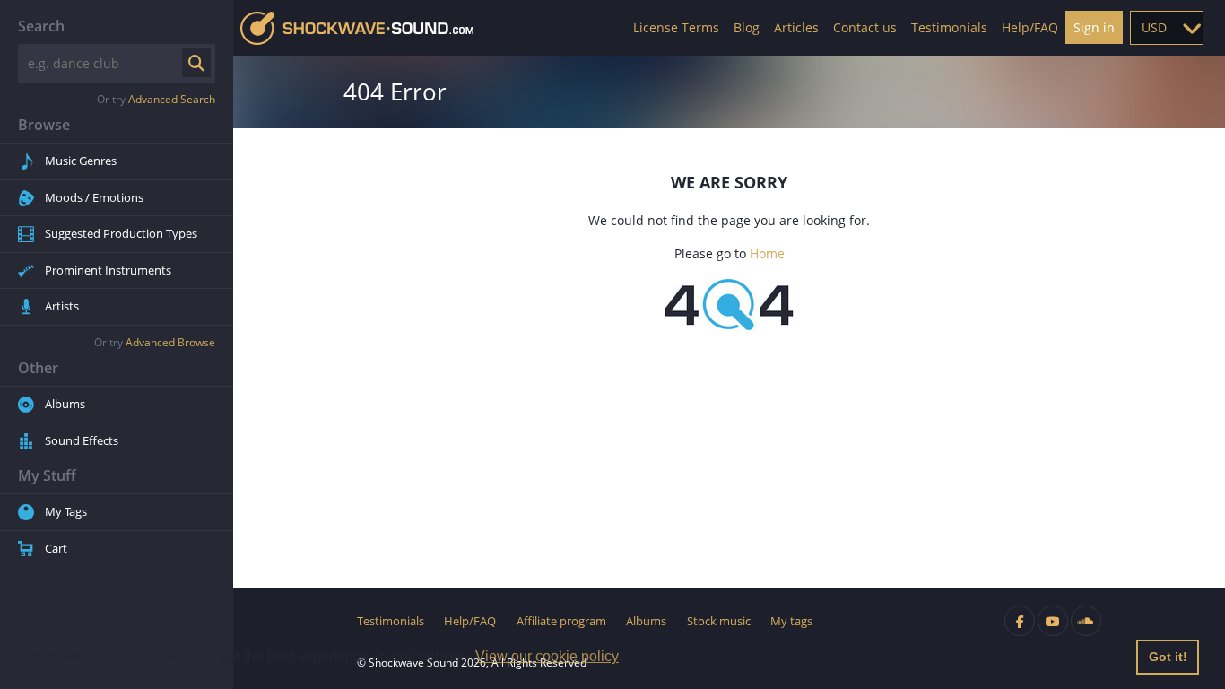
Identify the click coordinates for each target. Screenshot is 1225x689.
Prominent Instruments (108, 270)
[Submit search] (196, 62)
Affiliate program (561, 621)
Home (767, 253)
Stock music (719, 621)
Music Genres (81, 161)
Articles (796, 27)
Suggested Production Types (121, 233)
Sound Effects (81, 440)
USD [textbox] (1154, 27)
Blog (747, 27)
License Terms (676, 27)
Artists (62, 306)
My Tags (66, 511)
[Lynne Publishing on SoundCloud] (1086, 621)
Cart (56, 548)
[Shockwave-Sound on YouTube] (1053, 621)
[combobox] (1166, 28)
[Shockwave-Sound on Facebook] (1019, 621)
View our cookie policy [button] (547, 656)
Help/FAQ (1030, 27)
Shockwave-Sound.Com (356, 28)
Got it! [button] (1168, 657)
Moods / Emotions (94, 197)
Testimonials (949, 27)
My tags (791, 621)
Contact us (865, 27)
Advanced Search (171, 99)
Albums (65, 404)
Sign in (1094, 27)
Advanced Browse (170, 342)
